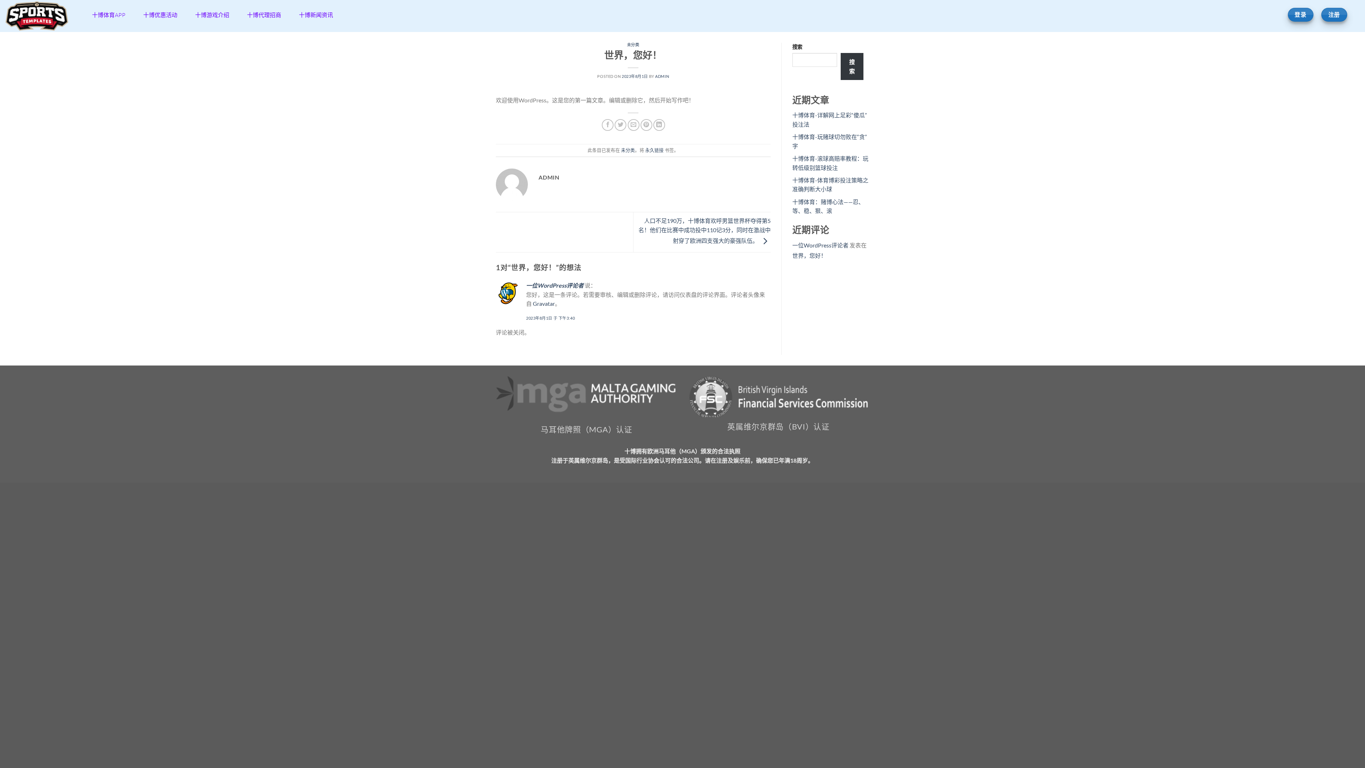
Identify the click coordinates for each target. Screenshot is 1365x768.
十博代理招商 (264, 14)
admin (662, 76)
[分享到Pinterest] (646, 125)
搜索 (797, 47)
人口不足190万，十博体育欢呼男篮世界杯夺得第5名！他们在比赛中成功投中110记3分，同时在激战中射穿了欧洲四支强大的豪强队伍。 (704, 230)
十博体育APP (108, 14)
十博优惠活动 (160, 14)
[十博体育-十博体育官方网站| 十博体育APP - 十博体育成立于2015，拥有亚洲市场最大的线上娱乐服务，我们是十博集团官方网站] (40, 16)
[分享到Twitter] (620, 125)
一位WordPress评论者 (555, 285)
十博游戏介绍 (212, 14)
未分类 (633, 44)
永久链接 (654, 150)
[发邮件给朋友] (633, 125)
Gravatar (544, 303)
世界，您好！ (809, 255)
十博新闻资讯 (316, 14)
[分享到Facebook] (608, 125)
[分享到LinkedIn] (659, 125)
